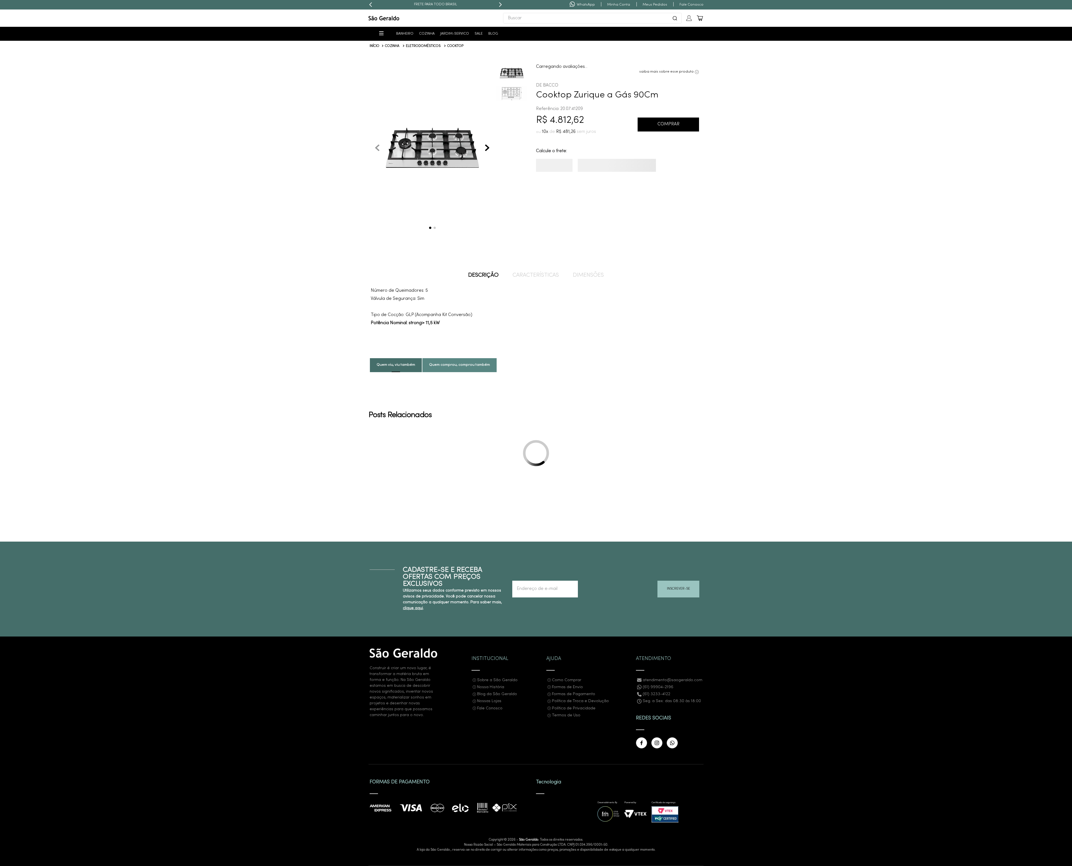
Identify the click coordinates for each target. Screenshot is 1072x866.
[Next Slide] (500, 5)
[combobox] (592, 18)
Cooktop (455, 46)
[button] (432, 148)
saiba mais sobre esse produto (666, 71)
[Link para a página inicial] (374, 46)
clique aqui (413, 706)
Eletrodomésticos (423, 46)
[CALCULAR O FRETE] (562, 167)
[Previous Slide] (370, 5)
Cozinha (392, 46)
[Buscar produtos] (675, 18)
